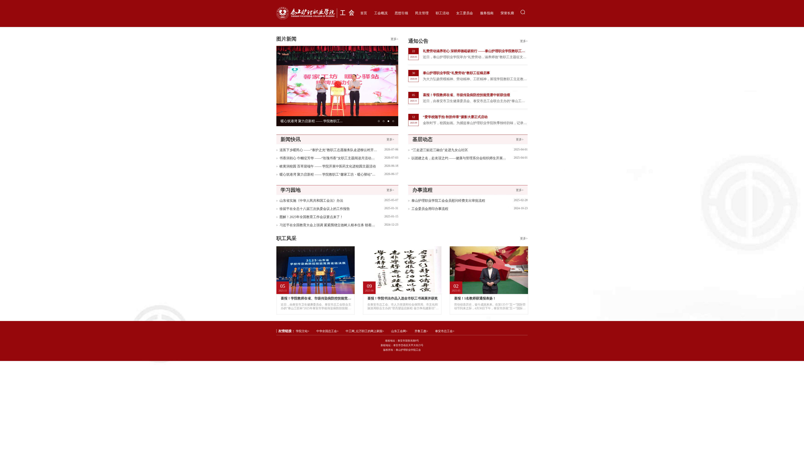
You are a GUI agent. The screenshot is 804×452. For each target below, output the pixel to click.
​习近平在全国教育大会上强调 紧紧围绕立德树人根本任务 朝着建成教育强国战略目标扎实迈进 (328, 225)
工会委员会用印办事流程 (429, 209)
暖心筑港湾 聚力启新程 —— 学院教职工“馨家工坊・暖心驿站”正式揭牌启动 (328, 174)
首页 (363, 13)
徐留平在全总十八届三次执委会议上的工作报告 (315, 209)
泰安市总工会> (444, 331)
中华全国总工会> (327, 331)
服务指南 (486, 13)
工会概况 (381, 13)
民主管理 (422, 13)
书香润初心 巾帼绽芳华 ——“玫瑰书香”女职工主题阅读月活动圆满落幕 (328, 158)
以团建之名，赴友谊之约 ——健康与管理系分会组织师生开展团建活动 (459, 158)
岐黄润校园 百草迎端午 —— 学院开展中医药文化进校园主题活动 (328, 166)
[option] (337, 86)
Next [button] (396, 86)
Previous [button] (278, 86)
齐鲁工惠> (421, 331)
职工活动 (442, 13)
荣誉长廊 (507, 13)
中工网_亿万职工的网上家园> (365, 331)
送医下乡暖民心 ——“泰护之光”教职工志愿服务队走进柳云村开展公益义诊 (328, 150)
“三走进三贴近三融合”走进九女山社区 (439, 150)
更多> (394, 39)
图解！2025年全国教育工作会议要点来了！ (311, 217)
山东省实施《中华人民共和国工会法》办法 (311, 200)
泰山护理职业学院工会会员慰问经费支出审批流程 (448, 200)
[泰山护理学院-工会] (316, 13)
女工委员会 (464, 13)
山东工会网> (399, 331)
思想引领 (401, 13)
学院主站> (302, 331)
